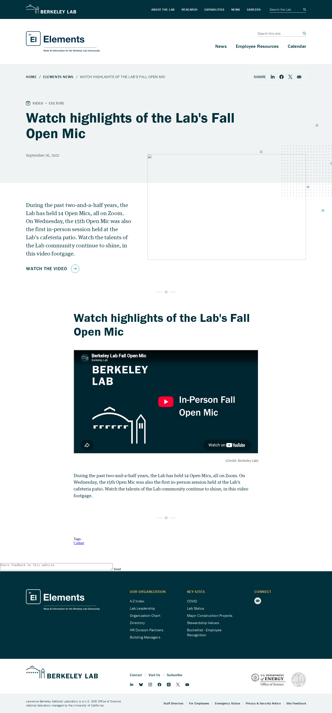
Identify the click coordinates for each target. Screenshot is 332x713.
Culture (79, 543)
